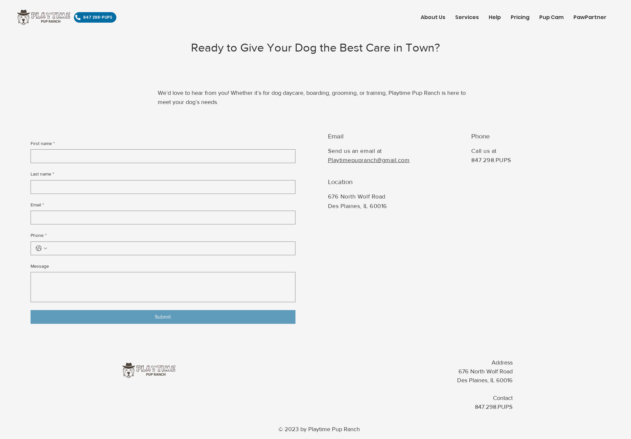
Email (37, 204)
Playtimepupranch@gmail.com (369, 160)
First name (43, 143)
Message (40, 266)
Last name (42, 174)
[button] (467, 17)
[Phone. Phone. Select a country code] (41, 248)
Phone (39, 235)
